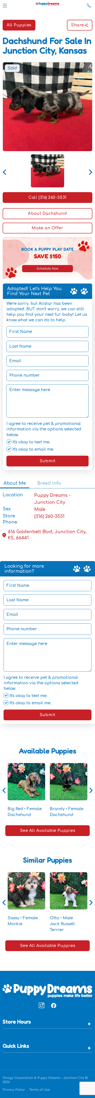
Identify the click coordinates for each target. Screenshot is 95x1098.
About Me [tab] (15, 483)
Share (77, 25)
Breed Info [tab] (49, 483)
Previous (4, 171)
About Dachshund (47, 213)
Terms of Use (39, 1089)
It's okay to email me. (32, 449)
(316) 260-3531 (49, 516)
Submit (47, 461)
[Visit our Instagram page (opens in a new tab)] (41, 1005)
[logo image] (47, 4)
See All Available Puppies (47, 830)
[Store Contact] (89, 4)
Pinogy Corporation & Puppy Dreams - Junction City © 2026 (45, 1080)
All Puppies (19, 25)
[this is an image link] (47, 990)
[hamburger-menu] (5, 4)
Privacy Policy (14, 1089)
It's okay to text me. (30, 442)
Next (90, 171)
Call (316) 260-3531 (47, 197)
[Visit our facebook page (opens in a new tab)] (53, 1005)
